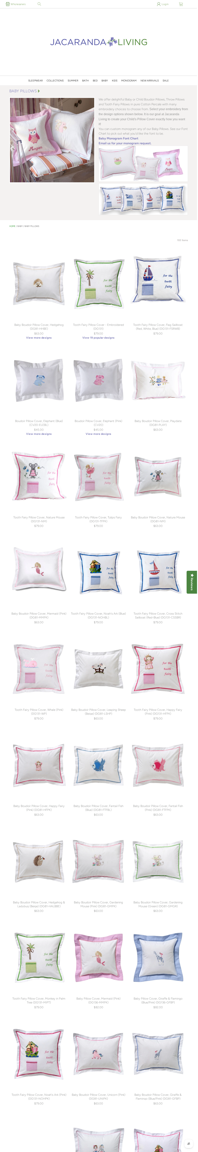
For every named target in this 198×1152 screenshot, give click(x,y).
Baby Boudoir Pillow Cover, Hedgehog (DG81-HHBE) (39, 326)
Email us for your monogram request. (125, 143)
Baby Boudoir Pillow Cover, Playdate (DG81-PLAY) (158, 423)
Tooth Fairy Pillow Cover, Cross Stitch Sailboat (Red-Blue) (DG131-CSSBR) (158, 615)
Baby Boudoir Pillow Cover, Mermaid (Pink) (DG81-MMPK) (38, 615)
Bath (85, 80)
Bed (95, 80)
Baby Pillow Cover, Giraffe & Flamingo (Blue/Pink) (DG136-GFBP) (158, 1000)
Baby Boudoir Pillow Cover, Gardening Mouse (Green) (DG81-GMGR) (158, 904)
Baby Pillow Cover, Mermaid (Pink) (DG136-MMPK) (98, 1000)
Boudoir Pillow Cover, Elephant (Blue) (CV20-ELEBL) (39, 423)
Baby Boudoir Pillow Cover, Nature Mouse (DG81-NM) (158, 519)
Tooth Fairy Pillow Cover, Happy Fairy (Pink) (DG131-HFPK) (158, 711)
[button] (39, 4)
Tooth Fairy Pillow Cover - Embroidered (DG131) (98, 326)
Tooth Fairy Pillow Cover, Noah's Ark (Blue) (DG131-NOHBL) (98, 615)
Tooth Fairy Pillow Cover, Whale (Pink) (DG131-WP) (39, 711)
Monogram (129, 80)
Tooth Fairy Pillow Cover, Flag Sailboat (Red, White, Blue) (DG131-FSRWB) (158, 326)
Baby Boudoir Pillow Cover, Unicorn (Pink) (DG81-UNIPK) (98, 1096)
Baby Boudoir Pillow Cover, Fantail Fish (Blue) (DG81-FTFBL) (98, 808)
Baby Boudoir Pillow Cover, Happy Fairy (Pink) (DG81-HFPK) (39, 808)
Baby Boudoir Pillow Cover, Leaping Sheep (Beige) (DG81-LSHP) (98, 711)
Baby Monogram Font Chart (118, 138)
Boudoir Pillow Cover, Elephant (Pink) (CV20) (98, 423)
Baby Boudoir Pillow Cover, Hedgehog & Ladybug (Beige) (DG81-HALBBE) (39, 904)
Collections (55, 80)
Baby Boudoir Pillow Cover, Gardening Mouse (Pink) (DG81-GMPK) (98, 904)
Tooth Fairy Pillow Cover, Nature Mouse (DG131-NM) (39, 519)
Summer (73, 80)
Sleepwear (35, 80)
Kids (114, 80)
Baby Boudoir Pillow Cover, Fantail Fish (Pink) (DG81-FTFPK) (158, 808)
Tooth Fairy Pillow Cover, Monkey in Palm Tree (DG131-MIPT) (38, 1000)
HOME (12, 226)
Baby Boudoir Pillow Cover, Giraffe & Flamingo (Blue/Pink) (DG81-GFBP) (158, 1096)
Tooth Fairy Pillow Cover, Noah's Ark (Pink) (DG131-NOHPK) (39, 1096)
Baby (105, 80)
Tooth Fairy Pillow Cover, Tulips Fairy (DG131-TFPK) (98, 519)
